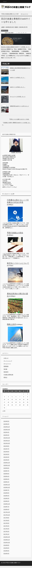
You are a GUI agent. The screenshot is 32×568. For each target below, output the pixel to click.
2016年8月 (6, 545)
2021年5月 (6, 454)
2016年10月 (6, 542)
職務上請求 (11, 324)
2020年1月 (6, 482)
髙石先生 (3, 49)
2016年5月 (6, 550)
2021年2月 (6, 460)
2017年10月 (6, 515)
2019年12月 (6, 484)
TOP (10, 14)
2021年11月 (6, 440)
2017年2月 (6, 531)
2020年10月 (6, 465)
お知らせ (6, 358)
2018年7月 (6, 506)
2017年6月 (6, 520)
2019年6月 (6, 493)
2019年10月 (6, 487)
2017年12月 (6, 512)
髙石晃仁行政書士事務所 (7, 47)
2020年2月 (6, 479)
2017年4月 (6, 526)
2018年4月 (6, 509)
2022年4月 (6, 432)
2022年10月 (6, 429)
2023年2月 (6, 424)
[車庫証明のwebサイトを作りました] (5, 111)
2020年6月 (6, 473)
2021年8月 (6, 446)
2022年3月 (6, 435)
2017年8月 (6, 517)
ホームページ (4, 30)
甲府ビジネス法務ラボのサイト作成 (19, 119)
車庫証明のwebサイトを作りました (19, 106)
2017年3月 (6, 528)
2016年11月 (6, 539)
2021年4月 (6, 457)
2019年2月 (6, 501)
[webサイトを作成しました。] (5, 82)
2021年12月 (6, 437)
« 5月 (4, 411)
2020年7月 (6, 471)
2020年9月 (6, 468)
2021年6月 (6, 451)
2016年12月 (6, 537)
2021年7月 (6, 449)
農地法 (5, 377)
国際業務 (6, 366)
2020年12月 (6, 462)
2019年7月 (6, 490)
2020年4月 (6, 476)
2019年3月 (6, 498)
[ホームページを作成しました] (5, 101)
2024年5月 (6, 421)
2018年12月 (6, 504)
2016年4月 (6, 553)
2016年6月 (6, 548)
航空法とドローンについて (18, 263)
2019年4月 (6, 495)
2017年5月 (6, 523)
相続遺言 (6, 372)
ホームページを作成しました (18, 96)
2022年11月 (6, 426)
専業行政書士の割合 (15, 233)
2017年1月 (6, 534)
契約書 (5, 369)
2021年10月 (6, 443)
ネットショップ (8, 361)
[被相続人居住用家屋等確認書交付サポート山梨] (5, 73)
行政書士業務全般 (8, 374)
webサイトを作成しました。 (17, 77)
